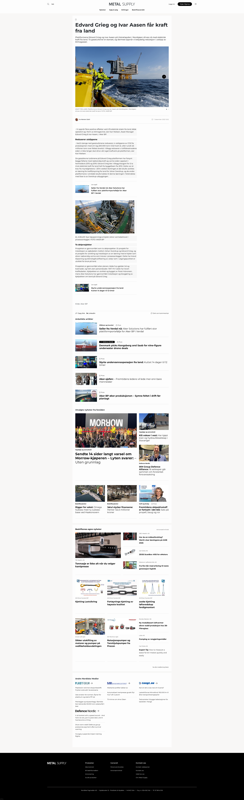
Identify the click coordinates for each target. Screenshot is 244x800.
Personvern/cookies (117, 767)
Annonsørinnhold (116, 770)
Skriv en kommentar (161, 313)
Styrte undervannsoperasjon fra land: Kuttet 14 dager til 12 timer (107, 289)
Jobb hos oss (140, 774)
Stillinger (125, 10)
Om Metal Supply (141, 777)
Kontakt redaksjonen (143, 767)
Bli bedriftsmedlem (91, 770)
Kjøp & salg (113, 10)
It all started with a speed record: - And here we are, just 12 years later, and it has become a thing (90, 718)
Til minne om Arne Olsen (116, 699)
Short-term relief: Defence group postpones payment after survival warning (88, 727)
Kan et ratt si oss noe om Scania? (151, 688)
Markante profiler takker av (117, 688)
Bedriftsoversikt (138, 10)
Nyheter (102, 10)
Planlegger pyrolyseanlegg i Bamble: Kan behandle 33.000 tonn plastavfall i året (89, 704)
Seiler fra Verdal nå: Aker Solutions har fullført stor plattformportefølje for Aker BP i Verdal (109, 190)
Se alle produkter (91, 777)
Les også (94, 184)
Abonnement (89, 767)
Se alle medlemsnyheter (161, 667)
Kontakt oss (140, 770)
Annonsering (89, 774)
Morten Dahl (85, 119)
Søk (52, 4)
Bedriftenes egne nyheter (88, 529)
